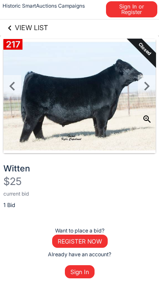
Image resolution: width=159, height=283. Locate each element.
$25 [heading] (12, 181)
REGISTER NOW (80, 241)
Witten (16, 168)
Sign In (79, 271)
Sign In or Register (131, 9)
